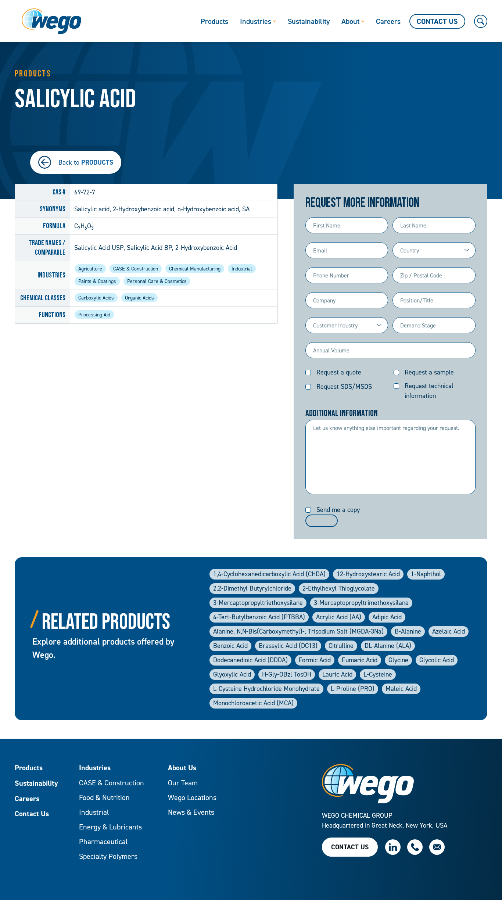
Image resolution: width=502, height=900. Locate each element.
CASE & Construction (135, 268)
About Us (182, 768)
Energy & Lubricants (110, 826)
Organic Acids (139, 297)
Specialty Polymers (108, 856)
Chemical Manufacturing (194, 268)
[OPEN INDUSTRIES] (274, 21)
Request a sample (429, 372)
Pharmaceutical (103, 841)
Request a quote (338, 372)
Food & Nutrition (104, 797)
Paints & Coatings (97, 281)
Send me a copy (338, 509)
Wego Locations (192, 797)
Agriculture (90, 268)
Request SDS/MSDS (344, 386)
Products (29, 768)
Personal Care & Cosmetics (157, 281)
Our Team (183, 782)
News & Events (191, 812)
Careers (27, 799)
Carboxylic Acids (96, 297)
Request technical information (429, 390)
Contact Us (32, 814)
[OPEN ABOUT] (362, 21)
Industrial (242, 268)
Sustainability (36, 783)
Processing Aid (94, 314)
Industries (95, 768)
